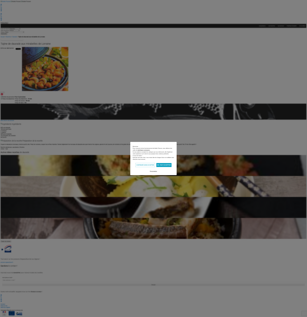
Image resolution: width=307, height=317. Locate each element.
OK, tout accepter (164, 165)
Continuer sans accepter (145, 165)
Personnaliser (153, 171)
